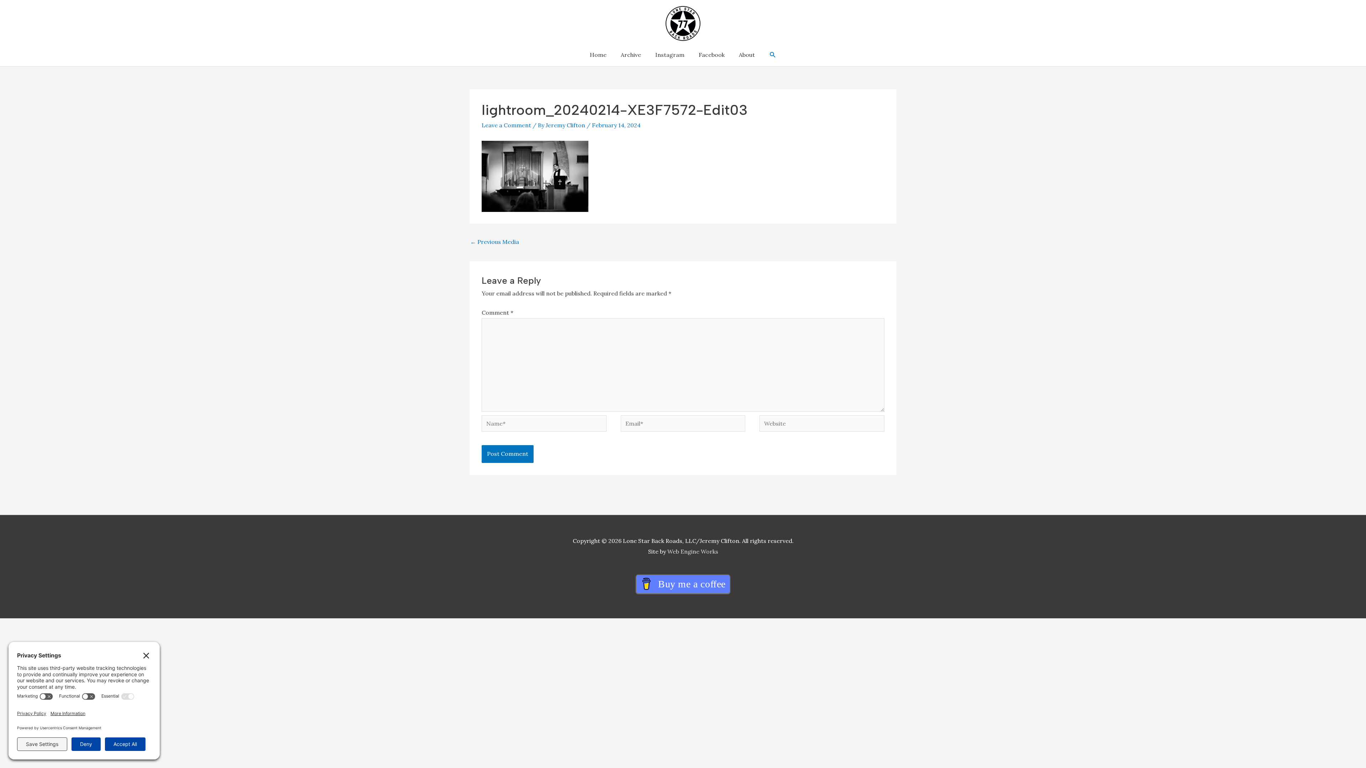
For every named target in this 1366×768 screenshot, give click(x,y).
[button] (773, 55)
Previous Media (494, 241)
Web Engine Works (692, 551)
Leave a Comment (506, 125)
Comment (497, 312)
